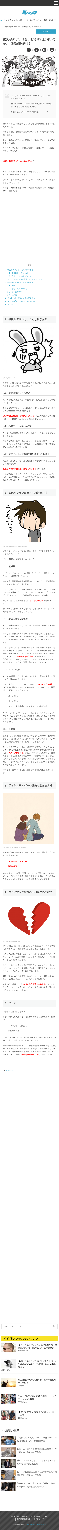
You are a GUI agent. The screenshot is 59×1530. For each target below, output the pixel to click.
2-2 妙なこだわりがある (17, 289)
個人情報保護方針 (24, 1519)
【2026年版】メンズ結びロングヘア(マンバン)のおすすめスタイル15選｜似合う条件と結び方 (37, 1364)
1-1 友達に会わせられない (18, 273)
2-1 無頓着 (12, 286)
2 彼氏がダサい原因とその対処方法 (19, 282)
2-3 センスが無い (14, 292)
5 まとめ (9, 305)
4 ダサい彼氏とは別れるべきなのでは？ (21, 301)
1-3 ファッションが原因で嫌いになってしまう (25, 279)
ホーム (3, 20)
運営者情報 (14, 1516)
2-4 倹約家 (12, 295)
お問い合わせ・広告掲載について (34, 1516)
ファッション (46, 31)
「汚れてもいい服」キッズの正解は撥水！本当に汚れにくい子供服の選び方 (37, 1439)
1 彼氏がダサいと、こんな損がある (19, 270)
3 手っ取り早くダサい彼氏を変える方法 (21, 298)
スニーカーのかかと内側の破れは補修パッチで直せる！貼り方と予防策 (37, 1450)
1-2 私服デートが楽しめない (19, 276)
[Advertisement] (29, 227)
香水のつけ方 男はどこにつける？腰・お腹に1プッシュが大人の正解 (37, 1462)
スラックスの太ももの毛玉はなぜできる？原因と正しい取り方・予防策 (37, 1473)
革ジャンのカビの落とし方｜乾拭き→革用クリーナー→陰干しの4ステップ (37, 1485)
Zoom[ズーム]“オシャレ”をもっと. (35, 1524)
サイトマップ (38, 1519)
